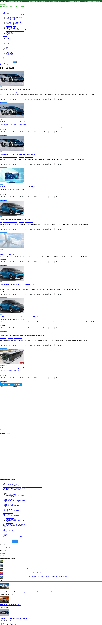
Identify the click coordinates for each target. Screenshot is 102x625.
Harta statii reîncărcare (8, 513)
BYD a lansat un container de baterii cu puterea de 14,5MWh (17, 187)
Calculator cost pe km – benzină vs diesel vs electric (17, 14)
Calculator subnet (9, 53)
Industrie (7, 48)
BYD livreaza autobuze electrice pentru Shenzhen (14, 368)
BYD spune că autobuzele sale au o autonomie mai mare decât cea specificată (22, 335)
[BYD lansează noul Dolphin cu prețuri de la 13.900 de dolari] (51, 273)
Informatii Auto (6, 13)
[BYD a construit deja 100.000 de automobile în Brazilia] (51, 78)
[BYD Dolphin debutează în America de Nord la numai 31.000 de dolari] (51, 306)
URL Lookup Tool (10, 51)
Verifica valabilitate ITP (11, 519)
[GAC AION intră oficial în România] (4, 602)
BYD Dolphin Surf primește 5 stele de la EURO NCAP (15, 219)
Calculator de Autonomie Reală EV (13, 16)
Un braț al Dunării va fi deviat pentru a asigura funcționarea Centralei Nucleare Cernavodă (22, 487)
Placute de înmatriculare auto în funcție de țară (16, 29)
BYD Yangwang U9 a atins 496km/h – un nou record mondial (17, 154)
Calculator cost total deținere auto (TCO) (14, 21)
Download (5, 534)
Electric (7, 38)
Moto (7, 46)
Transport (8, 39)
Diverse (7, 47)
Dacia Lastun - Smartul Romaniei (10, 484)
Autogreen (2, 4)
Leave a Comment (23, 92)
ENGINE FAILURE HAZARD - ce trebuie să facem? (15, 488)
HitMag (14, 624)
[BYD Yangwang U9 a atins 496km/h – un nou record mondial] (51, 143)
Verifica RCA (6, 529)
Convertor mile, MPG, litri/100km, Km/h (15, 496)
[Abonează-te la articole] (2, 553)
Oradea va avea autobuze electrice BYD (11, 252)
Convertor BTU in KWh (11, 494)
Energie (7, 42)
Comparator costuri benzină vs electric (14, 22)
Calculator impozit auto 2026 (11, 384)
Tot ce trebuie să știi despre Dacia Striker (56, 1)
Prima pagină (3, 64)
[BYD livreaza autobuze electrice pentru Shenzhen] (51, 357)
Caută (1, 539)
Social (7, 41)
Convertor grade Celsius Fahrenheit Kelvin (15, 495)
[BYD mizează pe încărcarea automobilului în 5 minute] (51, 111)
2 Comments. (16, 370)
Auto (4, 37)
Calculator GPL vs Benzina (12, 18)
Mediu (7, 44)
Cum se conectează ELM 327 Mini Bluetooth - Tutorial (15, 485)
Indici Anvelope (9, 33)
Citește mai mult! (3, 102)
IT (3, 49)
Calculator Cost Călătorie (11, 19)
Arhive (1, 429)
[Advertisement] (10, 408)
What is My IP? (9, 52)
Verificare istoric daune (11, 27)
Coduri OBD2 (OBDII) (11, 26)
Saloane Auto (8, 516)
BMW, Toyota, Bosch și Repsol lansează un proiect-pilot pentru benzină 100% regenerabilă (28, 1)
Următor (3, 382)
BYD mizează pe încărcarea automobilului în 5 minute (78, 1)
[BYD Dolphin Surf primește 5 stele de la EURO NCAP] (51, 208)
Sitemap (2, 555)
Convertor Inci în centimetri (12, 498)
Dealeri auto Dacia (10, 34)
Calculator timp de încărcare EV (13, 23)
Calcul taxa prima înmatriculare (12, 515)
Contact (4, 55)
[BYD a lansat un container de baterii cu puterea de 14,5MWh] (51, 176)
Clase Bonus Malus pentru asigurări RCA (15, 31)
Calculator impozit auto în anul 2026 (14, 17)
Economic (8, 43)
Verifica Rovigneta (10, 32)
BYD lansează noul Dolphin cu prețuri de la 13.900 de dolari (17, 284)
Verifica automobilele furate (12, 28)
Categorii (2, 432)
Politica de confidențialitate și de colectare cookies (14, 524)
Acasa (4, 12)
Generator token (9, 54)
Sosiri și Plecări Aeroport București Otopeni (12, 525)
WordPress (8, 624)
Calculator (5, 36)
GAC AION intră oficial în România (10, 605)
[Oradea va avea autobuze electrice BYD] (51, 241)
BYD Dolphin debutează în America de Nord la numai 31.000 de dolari (20, 316)
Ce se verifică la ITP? (10, 24)
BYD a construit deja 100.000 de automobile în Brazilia (16, 89)
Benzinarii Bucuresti (7, 533)
